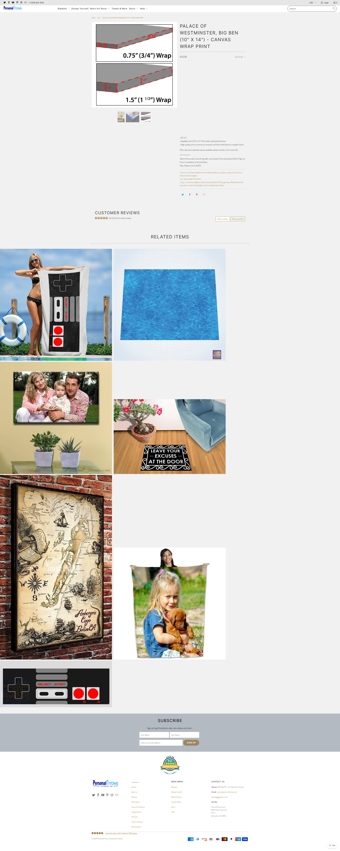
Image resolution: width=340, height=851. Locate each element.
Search (133, 787)
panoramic (184, 185)
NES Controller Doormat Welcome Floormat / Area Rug (56, 684)
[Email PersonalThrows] (25, 3)
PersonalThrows (102, 838)
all (189, 172)
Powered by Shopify (116, 838)
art (188, 182)
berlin (192, 182)
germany (227, 182)
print (190, 185)
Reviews (134, 797)
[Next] (172, 86)
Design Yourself (79, 8)
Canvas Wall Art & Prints (199, 172)
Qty (181, 111)
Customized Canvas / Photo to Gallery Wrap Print (56, 418)
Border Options (186, 76)
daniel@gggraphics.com (219, 797)
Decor (132, 8)
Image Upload (136, 812)
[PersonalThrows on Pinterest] (17, 3)
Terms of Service (137, 822)
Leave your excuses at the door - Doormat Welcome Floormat (170, 436)
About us (134, 792)
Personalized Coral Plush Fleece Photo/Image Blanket (170, 603)
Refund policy (136, 827)
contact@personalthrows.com (227, 792)
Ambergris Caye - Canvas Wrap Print (56, 567)
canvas (202, 182)
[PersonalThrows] (28, 8)
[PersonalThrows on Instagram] (21, 3)
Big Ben (197, 182)
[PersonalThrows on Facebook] (8, 3)
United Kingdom (198, 185)
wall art (207, 185)
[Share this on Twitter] (183, 194)
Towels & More (119, 8)
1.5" (190, 68)
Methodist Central (236, 182)
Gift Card (134, 817)
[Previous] (96, 86)
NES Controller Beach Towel (56, 305)
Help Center (135, 802)
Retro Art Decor (99, 8)
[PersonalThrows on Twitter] (4, 3)
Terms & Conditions (138, 807)
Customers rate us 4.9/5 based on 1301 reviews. (121, 833)
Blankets (63, 8)
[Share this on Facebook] (190, 194)
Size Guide (239, 56)
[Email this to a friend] (204, 194)
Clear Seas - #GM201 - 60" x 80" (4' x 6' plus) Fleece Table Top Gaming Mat (170, 305)
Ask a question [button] (238, 219)
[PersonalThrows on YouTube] (13, 3)
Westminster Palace (217, 185)
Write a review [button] (222, 219)
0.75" (183, 68)
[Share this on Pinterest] (197, 194)
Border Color (185, 99)
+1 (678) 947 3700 (36, 3)
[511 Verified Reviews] (170, 776)
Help (143, 8)
